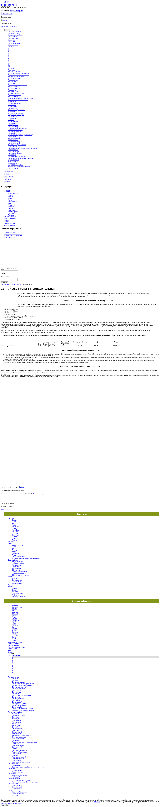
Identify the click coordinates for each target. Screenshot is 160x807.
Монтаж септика (17, 545)
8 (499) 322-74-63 (9, 5)
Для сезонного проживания (17, 85)
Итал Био (15, 635)
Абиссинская (16, 568)
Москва (23, 487)
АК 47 (14, 622)
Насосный (11, 133)
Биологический (13, 121)
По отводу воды (13, 38)
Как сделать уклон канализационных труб (26, 558)
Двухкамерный (13, 161)
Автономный (16, 722)
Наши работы (5, 26)
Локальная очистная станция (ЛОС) (20, 98)
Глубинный (15, 595)
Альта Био (11, 205)
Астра (10, 200)
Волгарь (15, 629)
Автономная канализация (13, 234)
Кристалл (15, 639)
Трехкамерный (13, 163)
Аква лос (15, 614)
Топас (14, 522)
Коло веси (15, 535)
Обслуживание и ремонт (20, 575)
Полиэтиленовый (14, 143)
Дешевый (15, 795)
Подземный (16, 748)
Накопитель (16, 527)
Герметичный (12, 136)
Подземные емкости (19, 573)
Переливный (12, 116)
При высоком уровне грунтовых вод (20, 135)
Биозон (14, 637)
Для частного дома (14, 71)
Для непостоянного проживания (19, 73)
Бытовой (11, 120)
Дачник (14, 634)
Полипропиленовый (15, 141)
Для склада (12, 90)
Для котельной (13, 91)
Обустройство (16, 570)
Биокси (14, 619)
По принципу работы (15, 35)
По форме (11, 40)
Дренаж (11, 586)
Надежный (12, 123)
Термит (14, 537)
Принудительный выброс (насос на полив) (22, 148)
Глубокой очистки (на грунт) (17, 156)
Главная (4, 284)
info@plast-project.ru (16, 11)
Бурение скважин (18, 563)
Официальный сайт (19, 493)
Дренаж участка (9, 225)
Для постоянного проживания (18, 75)
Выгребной (12, 101)
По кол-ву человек (14, 31)
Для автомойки (13, 96)
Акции (6, 173)
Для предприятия (14, 88)
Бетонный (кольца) (14, 103)
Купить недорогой (14, 168)
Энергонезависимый (15, 130)
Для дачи (11, 68)
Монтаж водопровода (19, 571)
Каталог (7, 30)
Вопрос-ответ (12, 649)
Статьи (6, 174)
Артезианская (16, 565)
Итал (10, 198)
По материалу (13, 36)
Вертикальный (13, 150)
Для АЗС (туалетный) (19, 705)
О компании (8, 171)
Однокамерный (13, 160)
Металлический (17, 583)
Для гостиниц (12, 81)
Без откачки (12, 105)
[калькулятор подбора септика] (10, 257)
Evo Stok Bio (16, 625)
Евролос (11, 207)
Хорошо (3, 805)
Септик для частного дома (13, 235)
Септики (7, 190)
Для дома (11, 70)
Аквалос (15, 630)
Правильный (12, 108)
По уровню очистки (14, 43)
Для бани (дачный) (14, 78)
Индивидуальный (14, 138)
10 (9, 63)
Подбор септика (13, 644)
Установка (7, 179)
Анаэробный (12, 118)
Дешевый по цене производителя (19, 166)
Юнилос (14, 609)
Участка (14, 588)
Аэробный (11, 111)
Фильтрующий (13, 126)
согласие (97, 802)
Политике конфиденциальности (11, 803)
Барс (13, 627)
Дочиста (15, 615)
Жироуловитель (9, 223)
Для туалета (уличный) (16, 76)
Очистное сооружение (15, 113)
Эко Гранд (11, 208)
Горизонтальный (14, 151)
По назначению (13, 33)
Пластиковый (16, 581)
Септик (14, 520)
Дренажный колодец (19, 596)
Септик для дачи (10, 232)
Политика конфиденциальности (41, 493)
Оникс (14, 624)
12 (9, 66)
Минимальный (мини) (15, 153)
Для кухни (11, 83)
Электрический (13, 125)
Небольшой (12, 155)
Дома (14, 590)
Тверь (10, 203)
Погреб (6, 221)
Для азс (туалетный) (15, 95)
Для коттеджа (13, 80)
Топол (14, 640)
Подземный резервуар (16, 115)
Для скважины (17, 580)
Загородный (12, 106)
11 (9, 65)
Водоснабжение (10, 218)
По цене (11, 46)
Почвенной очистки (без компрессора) (21, 158)
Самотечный (12, 146)
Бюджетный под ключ (15, 165)
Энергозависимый (14, 131)
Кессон (6, 220)
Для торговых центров (16, 93)
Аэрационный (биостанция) (17, 128)
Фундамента (16, 591)
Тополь (10, 197)
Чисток (10, 195)
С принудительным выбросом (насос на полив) (28, 767)
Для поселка (12, 86)
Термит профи (13, 212)
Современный (13, 140)
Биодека (15, 632)
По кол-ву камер (13, 45)
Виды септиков (9, 237)
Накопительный (13, 202)
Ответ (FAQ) (8, 176)
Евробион (15, 553)
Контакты (13, 26)
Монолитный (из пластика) (17, 145)
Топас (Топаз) (13, 193)
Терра (14, 617)
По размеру (12, 41)
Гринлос (11, 215)
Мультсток (15, 612)
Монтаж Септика (10, 217)
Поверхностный (17, 593)
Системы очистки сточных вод (18, 100)
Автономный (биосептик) (16, 110)
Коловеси (11, 210)
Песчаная (15, 566)
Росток (14, 610)
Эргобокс (11, 213)
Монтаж (11, 543)
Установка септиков (15, 642)
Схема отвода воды (19, 556)
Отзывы (7, 181)
